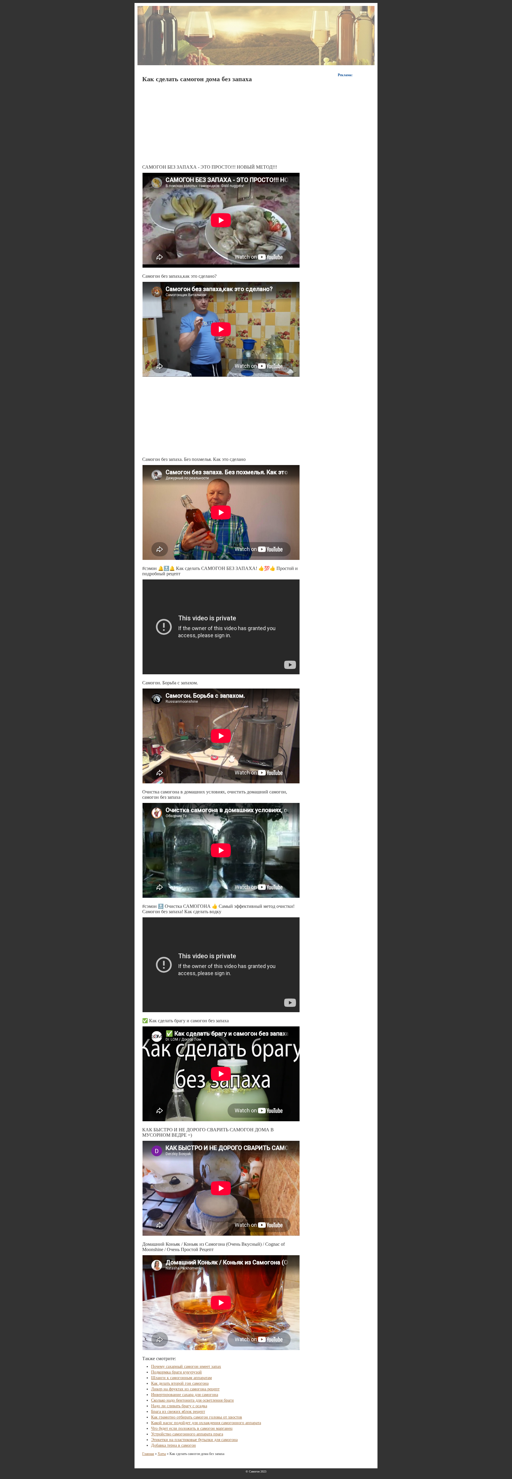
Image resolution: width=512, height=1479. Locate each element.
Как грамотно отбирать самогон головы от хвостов (196, 1417)
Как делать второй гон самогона (180, 1383)
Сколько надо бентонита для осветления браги (192, 1400)
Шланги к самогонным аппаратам (181, 1378)
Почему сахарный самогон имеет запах (186, 1366)
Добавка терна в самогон (173, 1445)
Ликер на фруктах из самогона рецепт (185, 1389)
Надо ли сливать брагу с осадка (179, 1406)
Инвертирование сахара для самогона (184, 1394)
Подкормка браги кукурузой (176, 1372)
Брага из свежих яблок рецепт (178, 1411)
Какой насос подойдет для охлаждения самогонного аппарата (206, 1423)
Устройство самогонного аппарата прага (187, 1434)
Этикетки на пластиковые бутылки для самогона (194, 1440)
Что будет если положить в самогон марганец (192, 1428)
